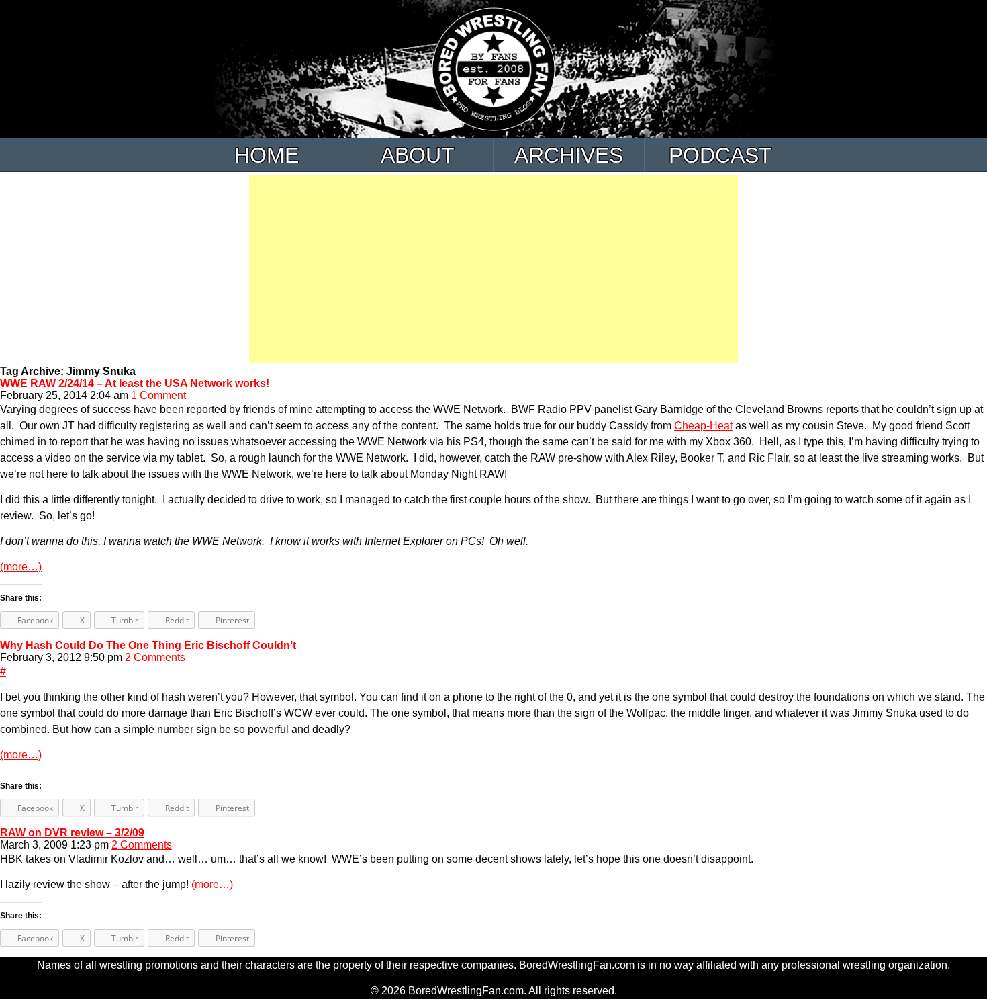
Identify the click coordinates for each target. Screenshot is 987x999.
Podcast (720, 155)
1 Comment (158, 395)
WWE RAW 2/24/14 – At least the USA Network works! (134, 383)
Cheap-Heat (703, 425)
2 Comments (155, 657)
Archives (568, 155)
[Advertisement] (493, 269)
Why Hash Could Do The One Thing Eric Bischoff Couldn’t (148, 645)
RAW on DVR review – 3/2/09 (72, 832)
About (418, 155)
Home (266, 155)
